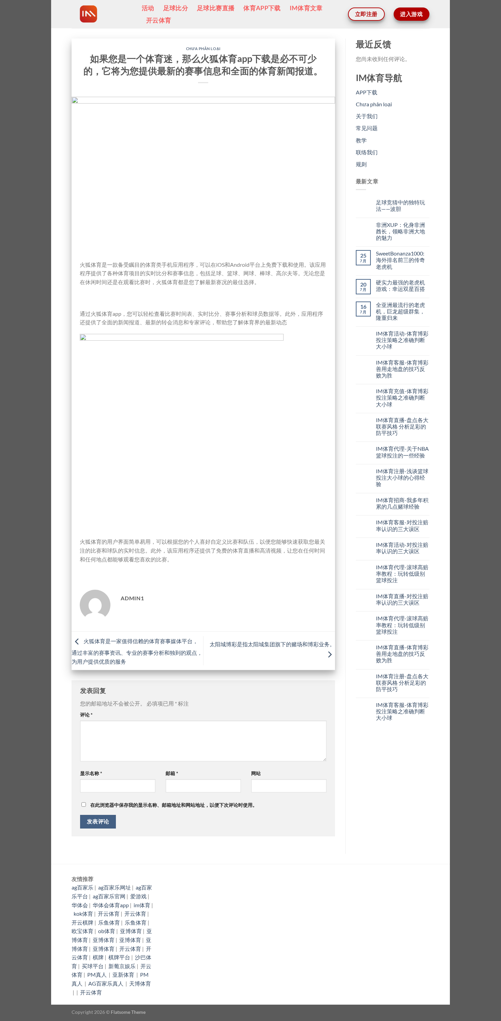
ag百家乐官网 (109, 896)
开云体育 (158, 20)
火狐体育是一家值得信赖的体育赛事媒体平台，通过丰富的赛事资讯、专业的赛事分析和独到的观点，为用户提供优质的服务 (137, 651)
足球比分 (175, 8)
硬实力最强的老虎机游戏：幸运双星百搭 (400, 285)
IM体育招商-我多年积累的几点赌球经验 (402, 503)
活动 (148, 8)
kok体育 (83, 913)
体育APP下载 (261, 8)
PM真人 (97, 974)
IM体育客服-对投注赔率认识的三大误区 (402, 525)
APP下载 (366, 92)
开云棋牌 (82, 922)
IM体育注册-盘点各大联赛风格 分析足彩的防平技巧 (402, 682)
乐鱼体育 (109, 922)
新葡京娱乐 (122, 966)
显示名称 (91, 773)
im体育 (142, 905)
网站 (256, 773)
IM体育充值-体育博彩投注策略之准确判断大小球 (402, 397)
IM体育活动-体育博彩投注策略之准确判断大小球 (402, 340)
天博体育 (140, 983)
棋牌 (98, 957)
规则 (361, 164)
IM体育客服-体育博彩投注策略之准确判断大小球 (402, 711)
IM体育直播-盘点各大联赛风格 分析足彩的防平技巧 (402, 426)
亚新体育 (123, 974)
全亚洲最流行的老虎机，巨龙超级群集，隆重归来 (400, 311)
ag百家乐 (82, 887)
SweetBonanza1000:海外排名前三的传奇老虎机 (400, 259)
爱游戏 (138, 896)
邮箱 (172, 773)
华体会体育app (111, 905)
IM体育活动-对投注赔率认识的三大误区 (402, 547)
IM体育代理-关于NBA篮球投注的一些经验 (402, 451)
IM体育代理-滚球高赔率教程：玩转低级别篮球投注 (402, 573)
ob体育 (106, 931)
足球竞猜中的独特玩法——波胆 (400, 205)
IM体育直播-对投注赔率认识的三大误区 (402, 599)
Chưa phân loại (203, 48)
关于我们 (367, 116)
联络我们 (367, 152)
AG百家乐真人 (106, 983)
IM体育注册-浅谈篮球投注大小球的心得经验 (402, 477)
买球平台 (93, 966)
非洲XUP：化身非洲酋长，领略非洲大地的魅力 (400, 231)
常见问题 (367, 128)
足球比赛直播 (215, 8)
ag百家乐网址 (114, 887)
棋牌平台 (119, 957)
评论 (86, 714)
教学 (361, 140)
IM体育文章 (306, 8)
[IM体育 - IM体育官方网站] (102, 14)
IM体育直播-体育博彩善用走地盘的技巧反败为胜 (402, 653)
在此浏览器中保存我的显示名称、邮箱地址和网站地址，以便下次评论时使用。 (173, 805)
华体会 (80, 905)
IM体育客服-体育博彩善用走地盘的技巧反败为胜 (402, 368)
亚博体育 (131, 931)
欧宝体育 (82, 931)
